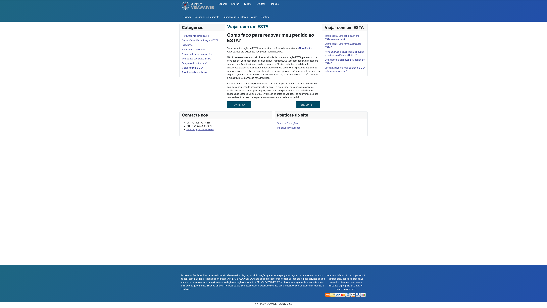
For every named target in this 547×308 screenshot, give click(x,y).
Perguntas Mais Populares (195, 36)
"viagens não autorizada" (194, 63)
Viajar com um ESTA (192, 68)
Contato (265, 17)
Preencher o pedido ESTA (195, 49)
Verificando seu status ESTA (196, 58)
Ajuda (254, 17)
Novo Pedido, (306, 48)
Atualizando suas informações (197, 54)
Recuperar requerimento (206, 17)
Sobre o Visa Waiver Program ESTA (200, 40)
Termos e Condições (287, 123)
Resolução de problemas (194, 72)
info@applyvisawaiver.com (200, 129)
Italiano (248, 4)
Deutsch (261, 4)
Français (274, 4)
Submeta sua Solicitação (235, 17)
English (235, 4)
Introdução (187, 45)
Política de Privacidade (288, 128)
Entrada (187, 17)
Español (223, 4)
